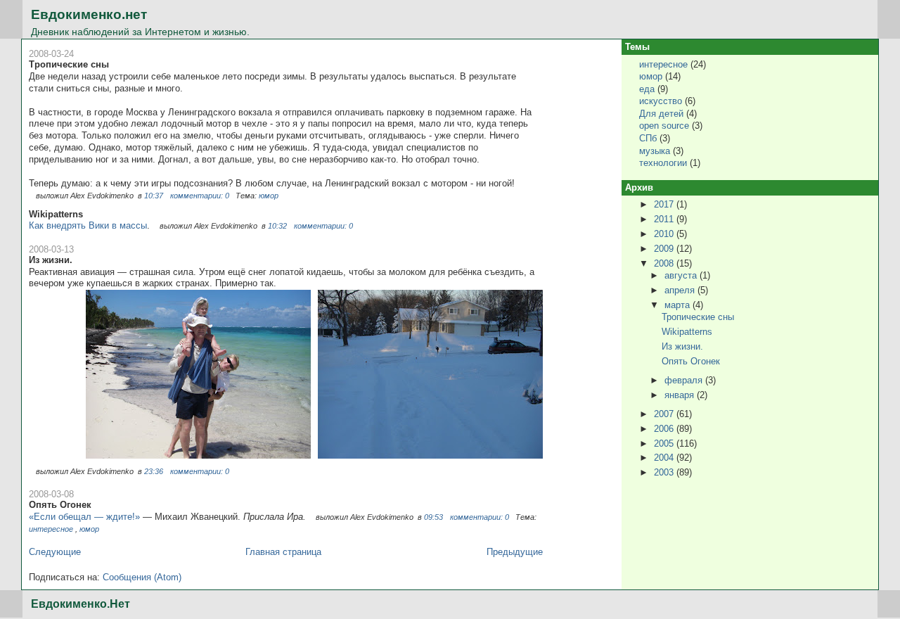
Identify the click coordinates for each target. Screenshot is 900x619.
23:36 (153, 471)
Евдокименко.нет (89, 14)
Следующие (55, 552)
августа (682, 275)
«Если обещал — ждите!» (84, 516)
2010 (665, 234)
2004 (665, 457)
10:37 (153, 195)
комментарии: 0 (200, 195)
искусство (660, 101)
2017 (665, 204)
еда (647, 89)
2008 (665, 263)
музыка (654, 151)
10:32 (277, 226)
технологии (663, 163)
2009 (665, 248)
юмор (268, 195)
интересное (51, 529)
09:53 (433, 517)
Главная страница (283, 552)
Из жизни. (50, 260)
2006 (665, 428)
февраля (684, 380)
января (680, 395)
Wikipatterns (56, 214)
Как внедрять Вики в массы (88, 225)
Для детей (661, 113)
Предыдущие (515, 552)
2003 (665, 472)
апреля (681, 290)
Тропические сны (69, 64)
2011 (665, 219)
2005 (665, 443)
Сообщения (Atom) (142, 577)
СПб (648, 138)
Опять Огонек (60, 504)
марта (678, 305)
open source (664, 125)
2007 (665, 414)
